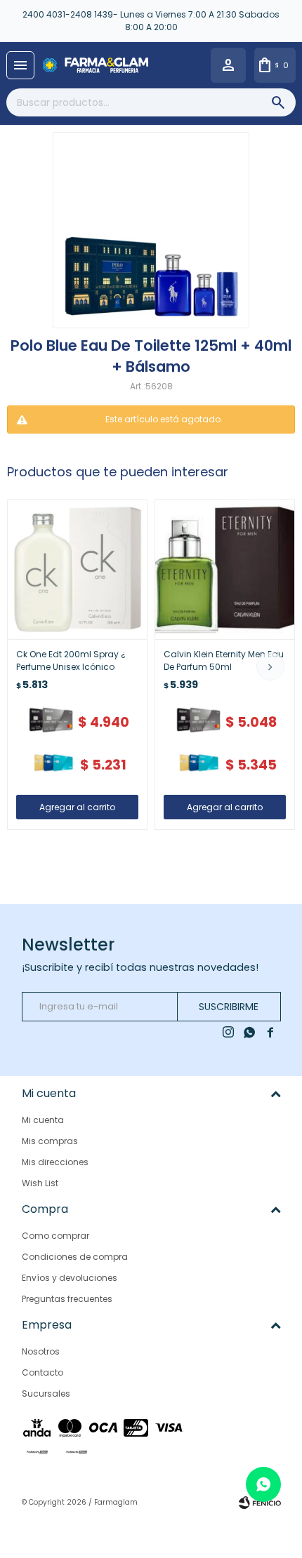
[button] (270, 666)
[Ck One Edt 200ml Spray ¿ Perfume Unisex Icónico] (77, 569)
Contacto (42, 1372)
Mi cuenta (43, 1120)
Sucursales (46, 1393)
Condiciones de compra (75, 1257)
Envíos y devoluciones (69, 1278)
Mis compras (50, 1141)
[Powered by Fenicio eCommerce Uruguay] (260, 1502)
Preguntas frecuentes (67, 1299)
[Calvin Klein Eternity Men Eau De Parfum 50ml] (224, 569)
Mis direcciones (55, 1162)
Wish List (40, 1183)
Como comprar (55, 1236)
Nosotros (41, 1351)
